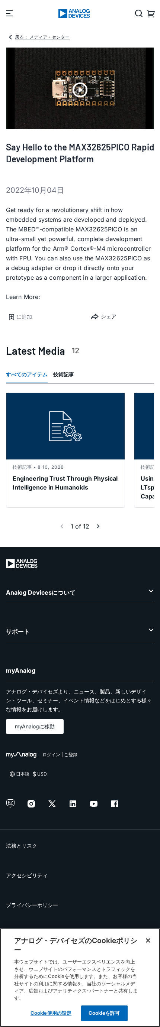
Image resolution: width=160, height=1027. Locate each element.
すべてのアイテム (27, 374)
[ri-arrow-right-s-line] (98, 526)
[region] (80, 978)
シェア (108, 316)
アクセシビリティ (27, 875)
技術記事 (63, 374)
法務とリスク (21, 845)
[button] (43, 317)
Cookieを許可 (104, 1013)
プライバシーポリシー (32, 905)
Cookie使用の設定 (51, 1013)
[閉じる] (148, 940)
